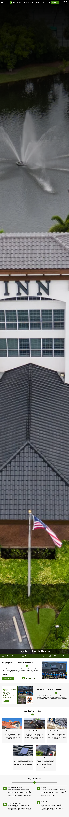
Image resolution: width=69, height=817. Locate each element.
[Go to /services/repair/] (34, 730)
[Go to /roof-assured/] (12, 730)
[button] (49, 2)
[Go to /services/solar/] (46, 758)
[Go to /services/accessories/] (23, 757)
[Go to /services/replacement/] (57, 730)
